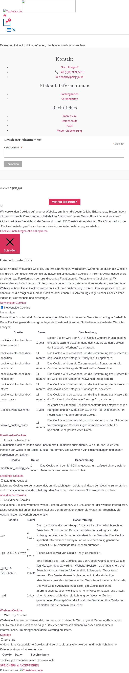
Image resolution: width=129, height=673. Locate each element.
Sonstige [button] (5, 634)
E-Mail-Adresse (13, 147)
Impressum (69, 116)
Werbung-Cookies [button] (11, 610)
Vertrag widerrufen (64, 201)
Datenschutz (69, 121)
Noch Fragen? (69, 67)
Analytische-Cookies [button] (13, 495)
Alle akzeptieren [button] (37, 231)
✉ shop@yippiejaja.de (69, 77)
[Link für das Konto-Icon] (4, 16)
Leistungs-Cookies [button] (11, 475)
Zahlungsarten (69, 94)
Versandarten (69, 99)
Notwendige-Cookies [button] (13, 302)
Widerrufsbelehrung (69, 130)
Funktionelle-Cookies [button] (13, 435)
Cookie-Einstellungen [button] (13, 231)
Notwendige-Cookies (17, 307)
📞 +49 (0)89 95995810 (69, 72)
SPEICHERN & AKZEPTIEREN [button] (19, 665)
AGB (70, 125)
